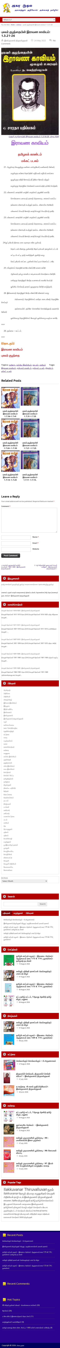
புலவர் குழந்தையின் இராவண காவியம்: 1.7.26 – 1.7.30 (10, 445)
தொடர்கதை (8, 794)
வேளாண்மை (8, 870)
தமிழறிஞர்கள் (8, 778)
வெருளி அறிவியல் (10, 864)
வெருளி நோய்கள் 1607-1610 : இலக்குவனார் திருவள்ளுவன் (20, 639)
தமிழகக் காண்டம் (24, 368)
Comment (5, 506)
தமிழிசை (7, 782)
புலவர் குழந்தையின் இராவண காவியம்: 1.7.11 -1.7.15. (30, 477)
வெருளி (6, 860)
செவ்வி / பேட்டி (9, 775)
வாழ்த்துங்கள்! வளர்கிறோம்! (11, 1322)
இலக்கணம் (8, 712)
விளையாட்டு (8, 857)
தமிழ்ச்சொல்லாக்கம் (44, 1200)
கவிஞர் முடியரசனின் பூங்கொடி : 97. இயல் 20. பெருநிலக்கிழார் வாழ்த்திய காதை (34, 1164)
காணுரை (7, 753)
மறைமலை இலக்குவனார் (32, 1204)
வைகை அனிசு (11, 1200)
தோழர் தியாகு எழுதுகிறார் (32, 1193)
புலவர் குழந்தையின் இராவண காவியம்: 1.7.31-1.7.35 (30, 414)
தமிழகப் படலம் (38, 368)
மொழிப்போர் (8, 854)
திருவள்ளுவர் (24, 1200)
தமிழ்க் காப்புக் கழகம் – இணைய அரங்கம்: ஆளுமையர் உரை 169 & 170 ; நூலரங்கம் (34, 1036)
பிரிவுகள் (30, 913)
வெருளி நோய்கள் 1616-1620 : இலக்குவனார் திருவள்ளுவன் (20, 610)
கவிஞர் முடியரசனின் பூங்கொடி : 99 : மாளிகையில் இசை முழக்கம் (32, 1139)
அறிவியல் (7, 696)
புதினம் (6, 832)
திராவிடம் (49, 368)
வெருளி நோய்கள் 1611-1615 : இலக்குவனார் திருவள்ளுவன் (20, 625)
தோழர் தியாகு (20, 1214)
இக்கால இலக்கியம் (10, 703)
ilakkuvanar (11, 1193)
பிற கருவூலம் (8, 829)
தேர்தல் (6, 791)
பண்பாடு (6, 813)
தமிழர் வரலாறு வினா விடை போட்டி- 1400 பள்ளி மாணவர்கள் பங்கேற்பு (26, 1327)
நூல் (51, 1189)
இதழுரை (7, 706)
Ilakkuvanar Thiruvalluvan (25, 1189)
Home (13, 25)
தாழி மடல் (19, 1197)
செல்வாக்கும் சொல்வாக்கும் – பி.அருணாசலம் (19, 919)
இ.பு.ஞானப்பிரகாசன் (12, 1204)
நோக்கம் (5, 1311)
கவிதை (18, 25)
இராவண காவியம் (8, 368)
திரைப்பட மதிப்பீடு (10, 788)
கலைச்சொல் (9, 1214)
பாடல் (5, 819)
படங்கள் (6, 807)
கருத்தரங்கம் (8, 741)
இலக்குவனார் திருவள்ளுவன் (16, 40)
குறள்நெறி (7, 759)
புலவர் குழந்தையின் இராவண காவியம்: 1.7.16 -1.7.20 (10, 477)
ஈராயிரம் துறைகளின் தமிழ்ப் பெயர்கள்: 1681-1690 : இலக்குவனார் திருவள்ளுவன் (13, 567)
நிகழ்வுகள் (7, 804)
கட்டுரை (6, 734)
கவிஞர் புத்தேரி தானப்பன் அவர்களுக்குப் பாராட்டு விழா (22, 933)
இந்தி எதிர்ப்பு (8, 709)
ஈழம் (5, 722)
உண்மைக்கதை (9, 725)
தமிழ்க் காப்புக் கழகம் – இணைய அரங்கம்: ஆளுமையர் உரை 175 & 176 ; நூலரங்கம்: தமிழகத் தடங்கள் (34, 958)
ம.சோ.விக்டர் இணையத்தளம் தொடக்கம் (16, 1316)
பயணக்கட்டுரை (9, 816)
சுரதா (40, 1214)
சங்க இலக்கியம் (9, 766)
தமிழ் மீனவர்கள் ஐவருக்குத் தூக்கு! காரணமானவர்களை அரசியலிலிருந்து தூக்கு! (27, 584)
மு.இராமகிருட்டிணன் (11, 845)
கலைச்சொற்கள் (9, 747)
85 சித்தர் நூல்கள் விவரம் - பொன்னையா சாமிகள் (19, 1305)
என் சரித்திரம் (31, 1214)
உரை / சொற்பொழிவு (10, 728)
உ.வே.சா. (44, 1207)
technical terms (40, 1210)
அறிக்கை (7, 693)
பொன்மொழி (8, 838)
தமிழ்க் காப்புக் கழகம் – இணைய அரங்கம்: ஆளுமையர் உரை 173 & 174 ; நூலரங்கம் (34, 985)
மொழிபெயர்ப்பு (8, 851)
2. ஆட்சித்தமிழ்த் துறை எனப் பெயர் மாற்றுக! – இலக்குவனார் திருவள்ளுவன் (45, 567)
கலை (5, 744)
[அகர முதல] (30, 12)
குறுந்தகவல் (8, 763)
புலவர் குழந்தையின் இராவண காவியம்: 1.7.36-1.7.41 (10, 414)
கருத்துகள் (18, 913)
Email (35, 543)
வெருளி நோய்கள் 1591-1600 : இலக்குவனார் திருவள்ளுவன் (20, 668)
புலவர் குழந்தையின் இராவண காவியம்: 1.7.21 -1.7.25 (30, 445)
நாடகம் (35, 365)
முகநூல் (6, 848)
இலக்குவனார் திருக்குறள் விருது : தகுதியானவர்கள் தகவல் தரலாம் (26, 923)
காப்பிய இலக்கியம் (24, 365)
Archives (4, 878)
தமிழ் (33, 1200)
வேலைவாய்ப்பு (8, 867)
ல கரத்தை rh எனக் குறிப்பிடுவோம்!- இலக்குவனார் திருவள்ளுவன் (32, 1087)
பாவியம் (42, 365)
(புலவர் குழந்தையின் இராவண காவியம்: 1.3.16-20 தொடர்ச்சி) (34, 136)
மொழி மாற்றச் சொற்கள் (31, 1207)
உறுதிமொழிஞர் (9, 731)
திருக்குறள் (7, 785)
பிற (5, 826)
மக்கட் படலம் (6, 371)
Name (36, 537)
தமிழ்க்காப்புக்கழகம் (12, 1207)
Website (36, 549)
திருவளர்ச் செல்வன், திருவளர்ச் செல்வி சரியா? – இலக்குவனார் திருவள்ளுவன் (33, 1075)
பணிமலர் (7, 810)
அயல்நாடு (7, 690)
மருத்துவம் (7, 842)
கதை (5, 737)
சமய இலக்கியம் (9, 769)
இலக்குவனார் (8, 715)
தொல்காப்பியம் (9, 797)
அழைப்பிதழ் (8, 699)
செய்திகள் (7, 772)
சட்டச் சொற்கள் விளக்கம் (22, 1210)
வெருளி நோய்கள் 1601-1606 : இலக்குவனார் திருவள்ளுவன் (20, 654)
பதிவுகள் (6, 913)
